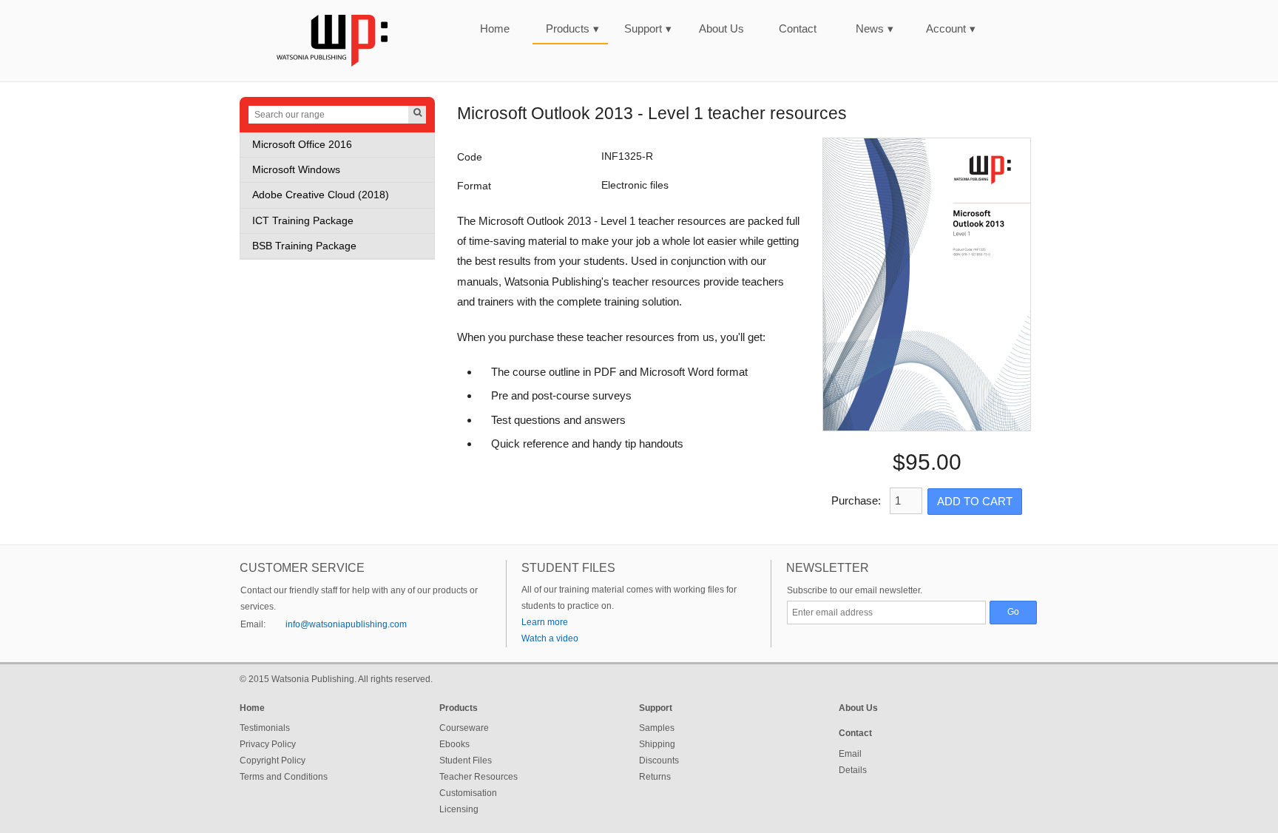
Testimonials (265, 728)
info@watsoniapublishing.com (346, 624)
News (874, 28)
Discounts (659, 760)
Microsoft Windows (296, 169)
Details (853, 770)
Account (951, 28)
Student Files (465, 760)
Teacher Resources (478, 777)
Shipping (657, 744)
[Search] (417, 115)
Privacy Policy (268, 744)
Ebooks (454, 744)
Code (469, 157)
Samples (656, 728)
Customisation (468, 793)
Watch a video (549, 638)
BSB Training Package (304, 246)
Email (850, 754)
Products (572, 28)
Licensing (459, 809)
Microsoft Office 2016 (302, 144)
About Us (721, 28)
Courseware (464, 728)
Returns (655, 777)
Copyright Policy (272, 760)
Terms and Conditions (284, 777)
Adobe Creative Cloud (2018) (320, 194)
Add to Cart (974, 501)
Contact (797, 28)
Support (648, 28)
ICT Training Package (303, 220)
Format (474, 186)
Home (495, 28)
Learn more (544, 622)
